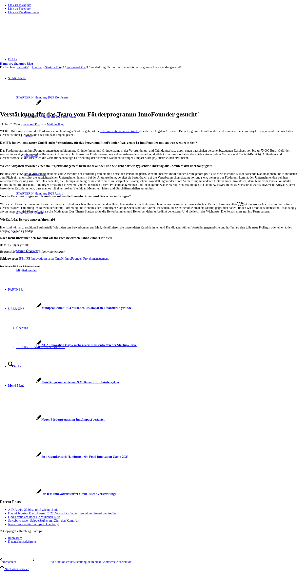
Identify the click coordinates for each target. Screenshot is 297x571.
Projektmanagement (95, 258)
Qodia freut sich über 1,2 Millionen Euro (34, 517)
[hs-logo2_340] (30, 36)
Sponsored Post (30, 124)
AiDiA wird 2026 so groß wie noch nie (33, 509)
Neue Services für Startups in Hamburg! (33, 524)
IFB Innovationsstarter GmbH (119, 131)
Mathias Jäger (55, 124)
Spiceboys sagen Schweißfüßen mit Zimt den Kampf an (43, 520)
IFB (21, 258)
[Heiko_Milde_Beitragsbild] (20, 104)
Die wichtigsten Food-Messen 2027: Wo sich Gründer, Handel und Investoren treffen (62, 513)
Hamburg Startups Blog (16, 63)
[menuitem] (152, 538)
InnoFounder (73, 258)
